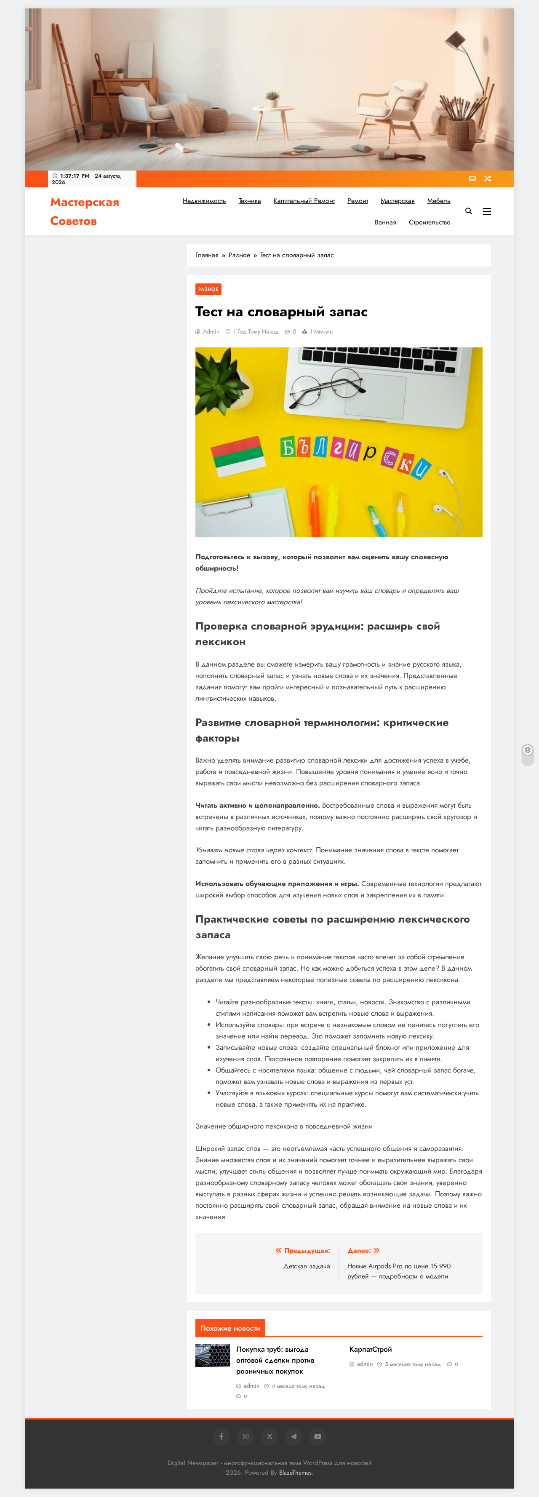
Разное (208, 289)
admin (211, 331)
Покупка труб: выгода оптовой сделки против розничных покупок (275, 1360)
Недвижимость (204, 200)
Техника (250, 200)
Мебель (439, 200)
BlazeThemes (295, 1472)
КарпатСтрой (371, 1349)
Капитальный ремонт (304, 200)
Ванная (385, 222)
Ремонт (357, 200)
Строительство (430, 222)
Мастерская (398, 200)
